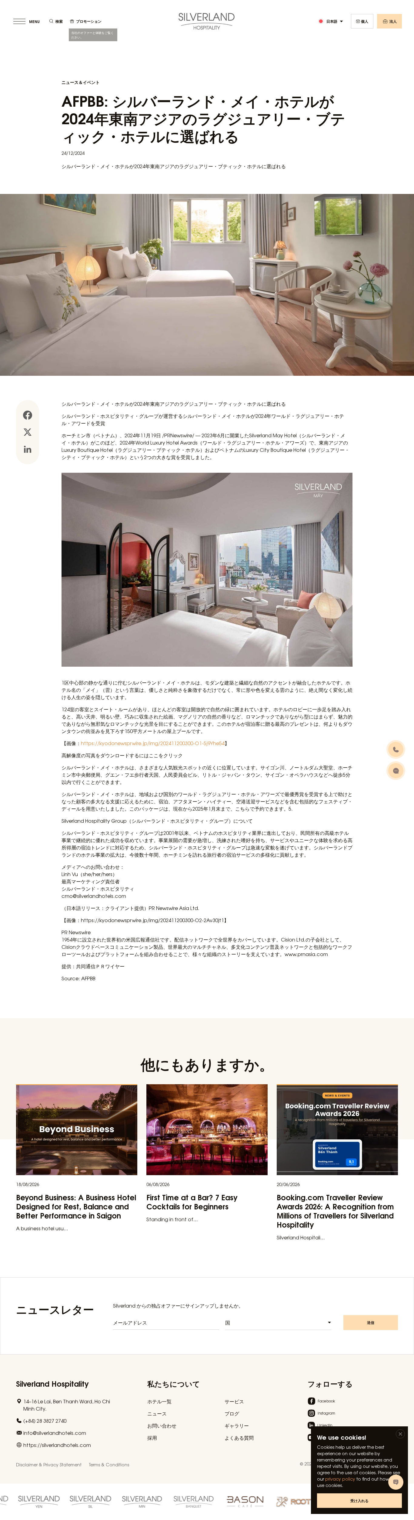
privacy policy (340, 1479)
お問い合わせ (161, 1425)
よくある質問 (239, 1437)
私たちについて (173, 1383)
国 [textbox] (227, 1322)
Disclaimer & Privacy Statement (49, 1465)
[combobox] (278, 1322)
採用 (152, 1437)
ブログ (232, 1413)
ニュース (157, 1413)
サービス (234, 1401)
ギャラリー (237, 1425)
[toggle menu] (27, 21)
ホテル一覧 (159, 1401)
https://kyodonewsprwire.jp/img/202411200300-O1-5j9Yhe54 (153, 743)
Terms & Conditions (109, 1465)
